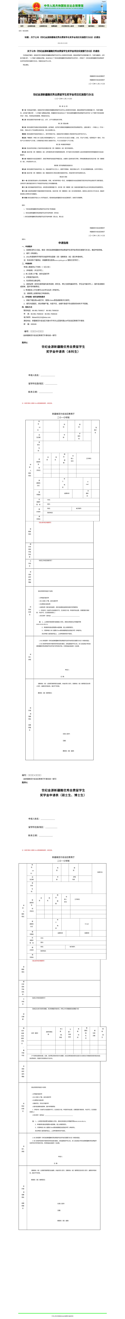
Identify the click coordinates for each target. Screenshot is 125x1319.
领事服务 (54, 26)
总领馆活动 (43, 26)
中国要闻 (81, 26)
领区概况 (91, 26)
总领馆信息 (31, 26)
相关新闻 (25, 31)
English (104, 1)
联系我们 (102, 26)
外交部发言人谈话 (68, 26)
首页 (21, 26)
